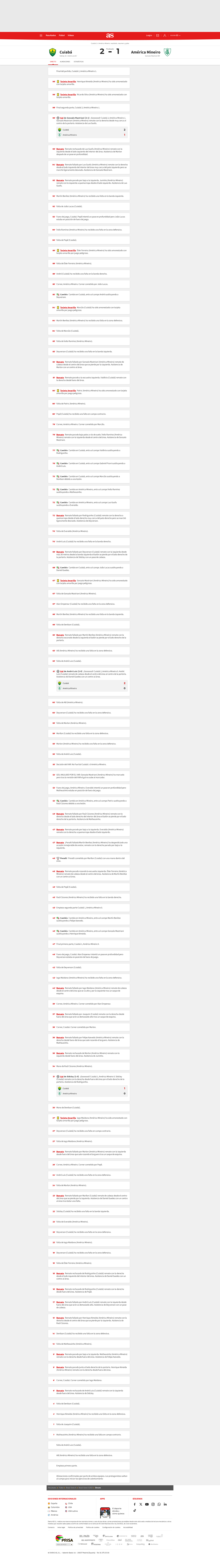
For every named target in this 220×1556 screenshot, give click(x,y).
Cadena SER (133, 1535)
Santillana (107, 1535)
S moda (118, 1544)
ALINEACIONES (65, 62)
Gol (61, 117)
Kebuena (148, 1540)
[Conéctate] (164, 35)
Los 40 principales (96, 1535)
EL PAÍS (84, 1535)
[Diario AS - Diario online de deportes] (110, 35)
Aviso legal (61, 1527)
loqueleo (129, 1544)
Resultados (51, 35)
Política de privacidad (75, 1527)
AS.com (142, 1535)
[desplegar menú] (41, 35)
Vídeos (71, 35)
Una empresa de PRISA (64, 1538)
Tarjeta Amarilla (68, 81)
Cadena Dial (119, 1540)
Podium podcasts (96, 1544)
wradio (101, 1540)
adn (150, 1535)
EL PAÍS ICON (108, 1544)
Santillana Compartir (122, 1535)
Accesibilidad (128, 1527)
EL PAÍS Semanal (128, 1540)
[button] (64, 1544)
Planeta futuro (137, 1540)
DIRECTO (53, 62)
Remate (60, 149)
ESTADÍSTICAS (79, 62)
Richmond (158, 1540)
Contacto (51, 1527)
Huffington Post (88, 1540)
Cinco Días (109, 1540)
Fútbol (62, 35)
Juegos (149, 35)
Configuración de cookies (111, 1527)
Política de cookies (92, 1527)
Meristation (140, 1544)
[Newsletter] (157, 35)
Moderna (82, 1544)
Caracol (159, 1535)
